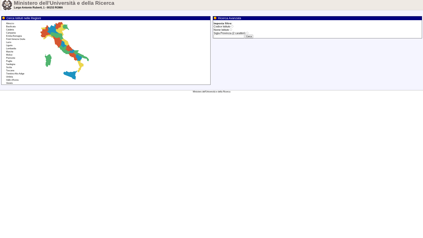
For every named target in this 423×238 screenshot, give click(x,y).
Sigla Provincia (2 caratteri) (229, 33)
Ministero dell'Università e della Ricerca (64, 3)
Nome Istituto (221, 29)
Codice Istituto (222, 26)
